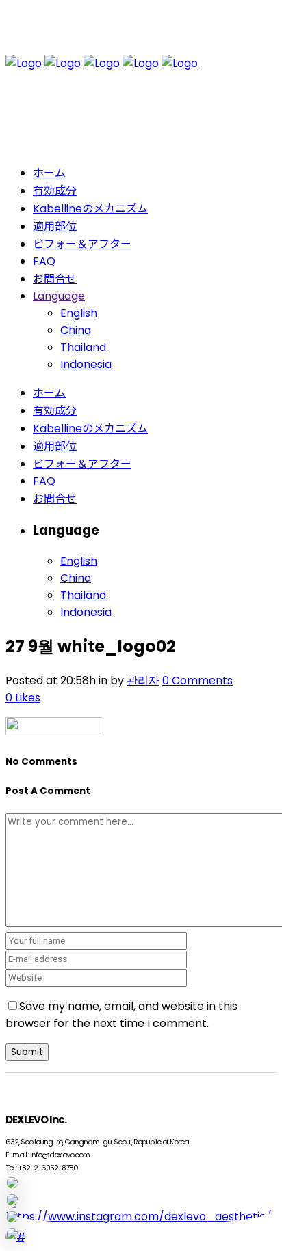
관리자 (143, 680)
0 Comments (197, 680)
